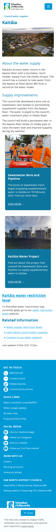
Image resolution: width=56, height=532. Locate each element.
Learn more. (27, 526)
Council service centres (21, 389)
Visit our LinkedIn (19, 442)
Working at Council (13, 466)
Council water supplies (16, 16)
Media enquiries (18, 383)
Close (30, 513)
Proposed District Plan (15, 418)
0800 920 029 (16, 373)
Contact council (17, 378)
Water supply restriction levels (24, 327)
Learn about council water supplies (27, 332)
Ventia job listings (13, 472)
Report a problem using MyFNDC (20, 402)
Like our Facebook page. (22, 432)
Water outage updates (15, 407)
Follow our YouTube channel (24, 448)
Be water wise (11, 413)
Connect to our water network (24, 337)
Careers (8, 461)
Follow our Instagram (21, 437)
